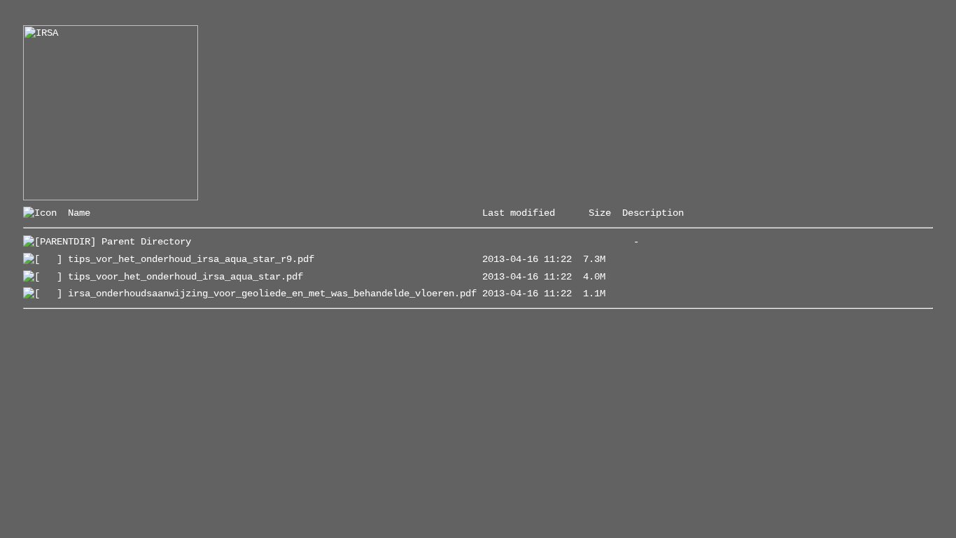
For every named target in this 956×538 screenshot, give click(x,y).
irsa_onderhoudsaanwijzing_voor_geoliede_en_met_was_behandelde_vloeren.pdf (272, 293)
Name (79, 213)
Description (653, 213)
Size (600, 213)
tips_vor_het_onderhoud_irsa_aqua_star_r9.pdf (191, 259)
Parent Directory (146, 241)
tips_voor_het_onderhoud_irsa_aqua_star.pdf (185, 276)
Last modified (518, 213)
